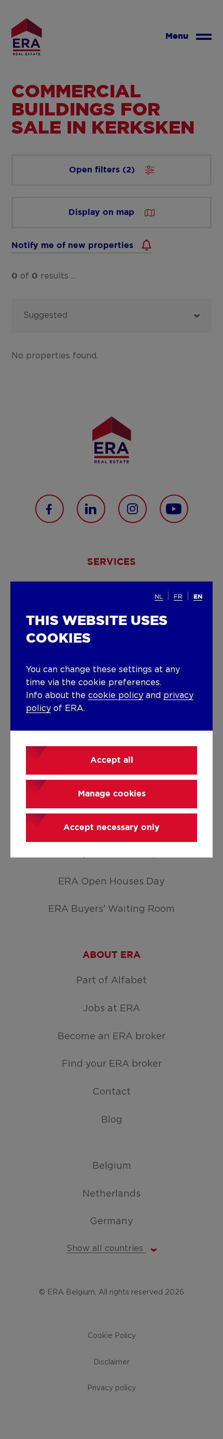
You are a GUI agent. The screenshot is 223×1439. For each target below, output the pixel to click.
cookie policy (115, 695)
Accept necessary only (111, 828)
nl (159, 596)
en (197, 597)
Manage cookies (112, 794)
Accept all (111, 760)
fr (178, 596)
